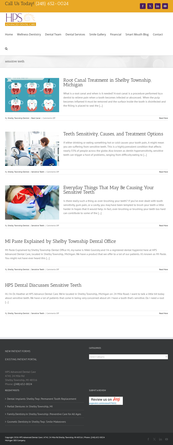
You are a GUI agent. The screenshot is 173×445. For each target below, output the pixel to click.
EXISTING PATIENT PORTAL (21, 359)
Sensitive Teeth (37, 171)
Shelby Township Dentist (18, 118)
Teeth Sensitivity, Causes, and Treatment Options (113, 134)
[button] (6, 48)
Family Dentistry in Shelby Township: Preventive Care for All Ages (44, 414)
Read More (163, 118)
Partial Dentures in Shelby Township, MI (30, 406)
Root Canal (36, 118)
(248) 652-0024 (23, 384)
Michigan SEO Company (15, 440)
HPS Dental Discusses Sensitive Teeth (43, 285)
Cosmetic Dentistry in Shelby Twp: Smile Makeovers (36, 421)
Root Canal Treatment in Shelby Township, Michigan (107, 82)
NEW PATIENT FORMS (17, 351)
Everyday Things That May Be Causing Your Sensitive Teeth (108, 190)
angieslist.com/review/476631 (102, 403)
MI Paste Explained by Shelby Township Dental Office (60, 241)
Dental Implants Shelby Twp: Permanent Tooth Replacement (41, 398)
